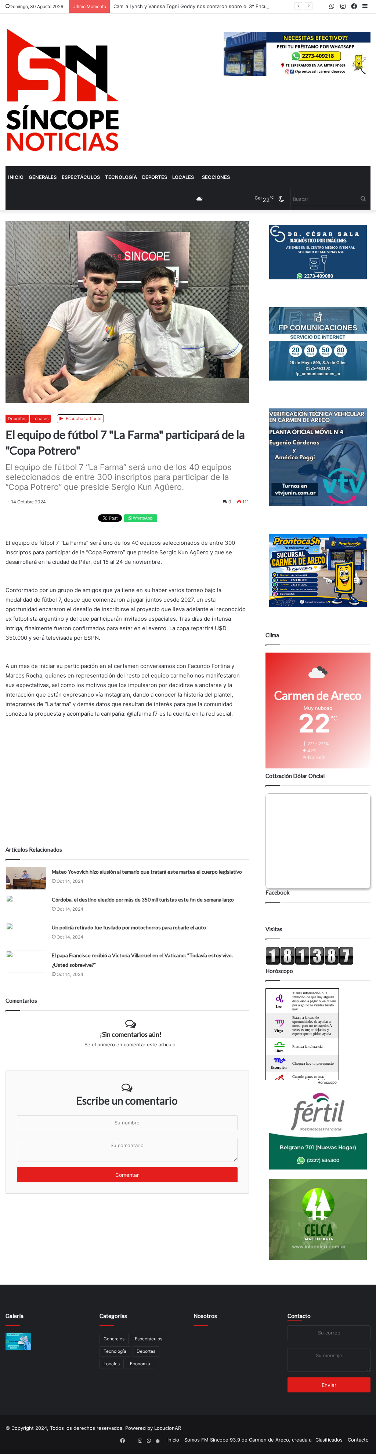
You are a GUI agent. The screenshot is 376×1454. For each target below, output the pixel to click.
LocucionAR (167, 1428)
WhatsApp (142, 518)
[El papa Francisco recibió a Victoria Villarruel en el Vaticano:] (26, 962)
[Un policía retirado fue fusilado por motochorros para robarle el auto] (26, 934)
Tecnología (121, 177)
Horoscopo (327, 1082)
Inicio (16, 177)
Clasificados (329, 1440)
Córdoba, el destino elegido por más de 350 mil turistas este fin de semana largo (143, 899)
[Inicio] (63, 89)
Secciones (216, 177)
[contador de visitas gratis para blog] (309, 963)
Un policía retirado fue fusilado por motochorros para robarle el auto (129, 927)
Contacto (299, 1315)
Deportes (154, 177)
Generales (43, 177)
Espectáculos (81, 177)
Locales (183, 177)
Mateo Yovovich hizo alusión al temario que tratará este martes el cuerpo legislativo (147, 872)
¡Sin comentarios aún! (131, 1034)
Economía (140, 1363)
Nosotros (205, 1315)
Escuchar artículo (83, 418)
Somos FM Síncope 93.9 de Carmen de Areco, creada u (248, 1440)
